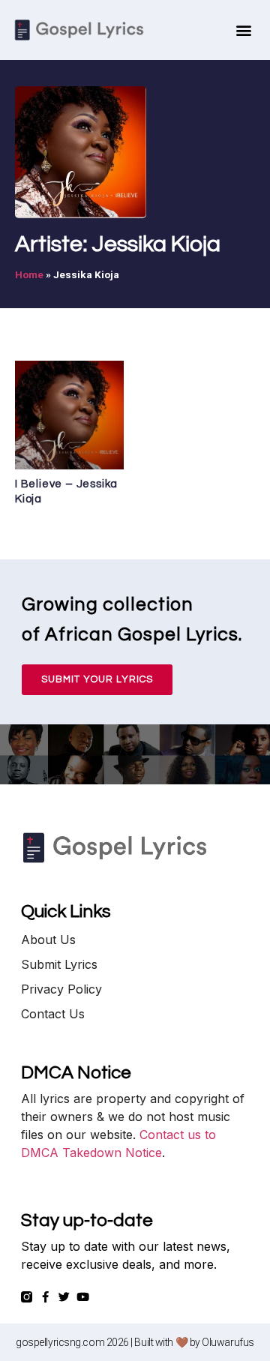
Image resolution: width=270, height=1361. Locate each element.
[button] (244, 30)
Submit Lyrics (59, 964)
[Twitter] (64, 1297)
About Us (48, 939)
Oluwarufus (228, 1342)
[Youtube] (82, 1297)
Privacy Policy (61, 989)
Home (29, 274)
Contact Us (53, 1013)
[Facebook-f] (45, 1297)
